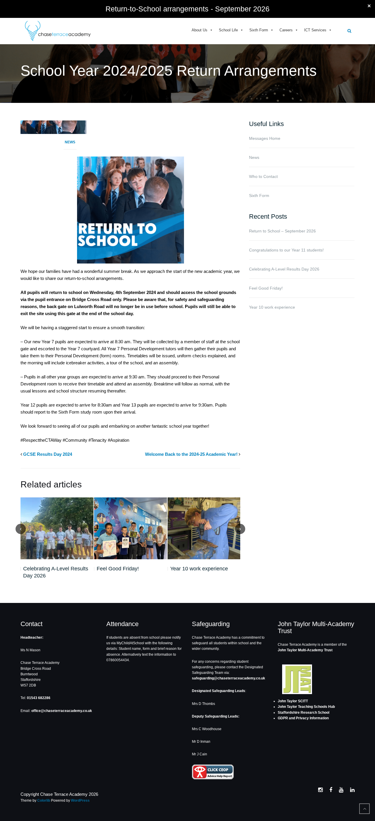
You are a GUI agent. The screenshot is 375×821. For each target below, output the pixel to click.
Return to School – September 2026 (282, 231)
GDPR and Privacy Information (303, 718)
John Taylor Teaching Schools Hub (306, 707)
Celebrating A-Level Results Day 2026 (55, 572)
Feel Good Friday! (118, 569)
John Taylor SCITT (293, 701)
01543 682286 (38, 698)
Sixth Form (258, 30)
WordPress (80, 800)
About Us (199, 30)
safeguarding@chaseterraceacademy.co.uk (228, 678)
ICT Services (315, 30)
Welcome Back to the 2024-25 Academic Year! (191, 454)
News (70, 142)
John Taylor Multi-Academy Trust (305, 650)
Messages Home (264, 138)
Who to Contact (263, 176)
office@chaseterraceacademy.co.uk (61, 711)
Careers (286, 30)
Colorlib (43, 800)
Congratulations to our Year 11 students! (286, 250)
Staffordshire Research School (303, 712)
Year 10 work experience (199, 569)
